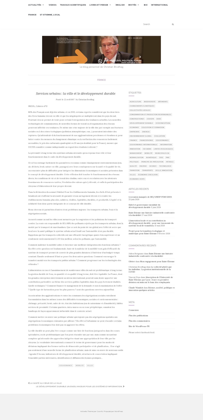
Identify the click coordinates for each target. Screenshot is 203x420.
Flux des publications (138, 315)
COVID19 (150, 119)
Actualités (34, 5)
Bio (146, 5)
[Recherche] (173, 24)
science (153, 166)
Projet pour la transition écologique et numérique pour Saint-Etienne (147, 232)
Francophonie (146, 140)
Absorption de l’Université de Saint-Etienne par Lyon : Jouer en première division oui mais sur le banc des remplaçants (151, 280)
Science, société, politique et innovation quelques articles (152, 288)
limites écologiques (163, 149)
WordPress (118, 411)
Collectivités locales (140, 110)
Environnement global (141, 136)
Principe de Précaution (152, 162)
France (32, 15)
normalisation (136, 157)
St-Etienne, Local (50, 15)
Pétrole (170, 162)
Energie (146, 132)
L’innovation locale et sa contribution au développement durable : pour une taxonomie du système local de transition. (151, 223)
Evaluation (159, 136)
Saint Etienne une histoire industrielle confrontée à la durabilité (151, 254)
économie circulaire (148, 175)
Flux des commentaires (139, 321)
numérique (151, 157)
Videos (52, 5)
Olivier (132, 261)
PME (168, 157)
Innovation (135, 149)
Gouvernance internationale (143, 144)
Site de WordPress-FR (139, 326)
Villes (90, 365)
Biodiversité (149, 102)
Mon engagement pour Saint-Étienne (157, 261)
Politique (134, 162)
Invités (132, 5)
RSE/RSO (143, 166)
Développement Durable (141, 123)
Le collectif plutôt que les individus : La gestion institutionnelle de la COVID (150, 269)
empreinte (134, 132)
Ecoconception (163, 123)
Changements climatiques (142, 106)
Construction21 (137, 119)
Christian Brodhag (86, 99)
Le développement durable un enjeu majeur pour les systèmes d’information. (79, 386)
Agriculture (135, 102)
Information (166, 144)
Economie (134, 127)
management (136, 153)
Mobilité (80, 365)
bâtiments (163, 102)
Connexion (134, 310)
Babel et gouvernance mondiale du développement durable (144, 206)
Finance (133, 140)
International (159, 5)
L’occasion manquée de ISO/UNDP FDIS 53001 (150, 197)
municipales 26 (162, 153)
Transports (147, 170)
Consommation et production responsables (150, 114)
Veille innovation (163, 170)
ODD (161, 157)
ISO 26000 (147, 149)
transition (134, 170)
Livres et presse (98, 5)
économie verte (137, 179)
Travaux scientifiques (73, 5)
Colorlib (100, 411)
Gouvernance (65, 365)
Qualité (133, 166)
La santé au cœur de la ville (46, 383)
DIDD (159, 119)
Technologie (165, 166)
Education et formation (153, 127)
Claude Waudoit (136, 287)
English (120, 5)
